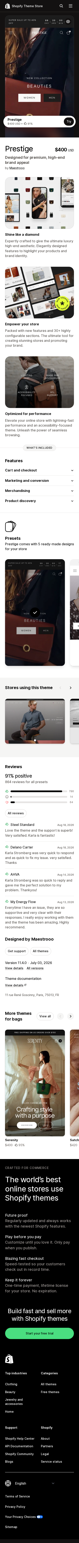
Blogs (9, 1461)
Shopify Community (19, 1454)
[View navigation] (70, 6)
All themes (40, 951)
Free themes (50, 1392)
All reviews (16, 813)
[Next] (70, 687)
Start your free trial (40, 1333)
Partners (47, 1446)
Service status (51, 1461)
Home (9, 1411)
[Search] (61, 6)
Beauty (10, 1392)
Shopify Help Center (19, 1438)
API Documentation (19, 1446)
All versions (35, 968)
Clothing (11, 1384)
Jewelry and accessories (14, 1402)
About (45, 1438)
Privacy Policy (15, 1506)
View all (45, 1016)
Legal (45, 1454)
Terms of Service (17, 1496)
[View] (35, 722)
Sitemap (11, 1527)
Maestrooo (17, 168)
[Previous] (60, 687)
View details (14, 968)
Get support (17, 951)
